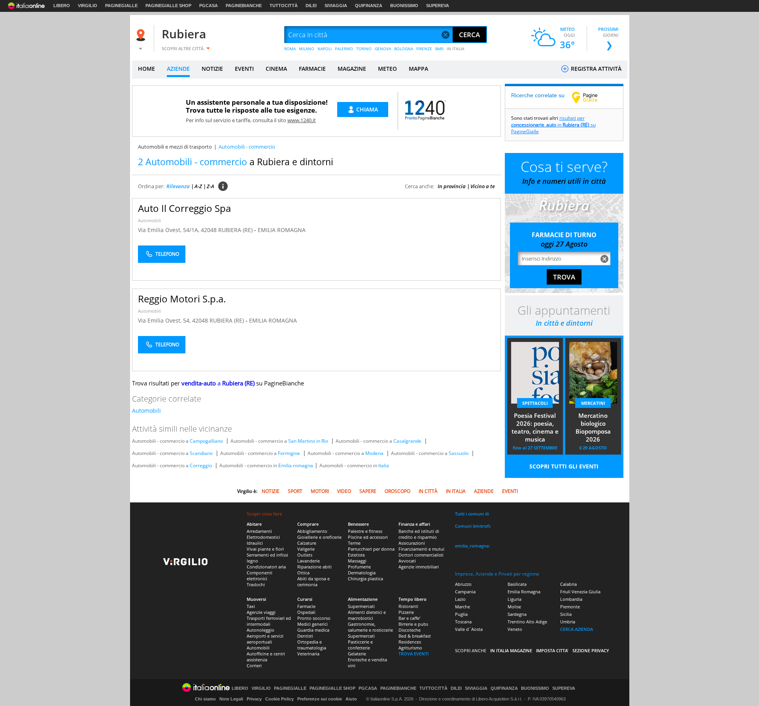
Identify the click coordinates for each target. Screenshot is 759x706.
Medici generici (312, 624)
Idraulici (255, 543)
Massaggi (357, 561)
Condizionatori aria (266, 567)
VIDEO (344, 491)
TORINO (364, 48)
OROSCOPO (397, 491)
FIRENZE (424, 48)
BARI (439, 48)
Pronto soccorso (313, 618)
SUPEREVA (437, 5)
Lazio (460, 599)
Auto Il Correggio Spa (184, 208)
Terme (354, 543)
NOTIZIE (212, 68)
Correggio (201, 465)
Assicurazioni (411, 543)
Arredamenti (259, 531)
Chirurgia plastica (365, 578)
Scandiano (201, 453)
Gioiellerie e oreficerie (319, 537)
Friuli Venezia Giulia (580, 592)
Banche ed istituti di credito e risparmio (418, 534)
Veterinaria (308, 654)
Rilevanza (178, 186)
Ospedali (306, 612)
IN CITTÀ (428, 491)
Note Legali (231, 699)
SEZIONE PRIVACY (590, 650)
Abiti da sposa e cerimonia (313, 581)
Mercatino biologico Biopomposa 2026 (593, 427)
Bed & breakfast (414, 636)
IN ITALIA (455, 48)
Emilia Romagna (524, 592)
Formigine (289, 453)
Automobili (149, 220)
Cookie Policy (279, 699)
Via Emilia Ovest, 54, (165, 320)
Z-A (210, 186)
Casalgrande (407, 441)
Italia (383, 465)
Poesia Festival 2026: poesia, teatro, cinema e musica (535, 427)
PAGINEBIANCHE (244, 5)
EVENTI (244, 68)
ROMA (290, 48)
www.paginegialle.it (590, 97)
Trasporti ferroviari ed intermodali (269, 621)
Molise (514, 607)
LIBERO (61, 5)
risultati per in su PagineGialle (553, 125)
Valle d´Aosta (469, 629)
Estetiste (356, 555)
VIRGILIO (87, 5)
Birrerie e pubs (413, 624)
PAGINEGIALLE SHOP (168, 5)
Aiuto (351, 699)
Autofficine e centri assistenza (266, 657)
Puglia (461, 614)
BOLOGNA (403, 48)
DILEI (311, 5)
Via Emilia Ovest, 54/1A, (169, 230)
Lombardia (571, 599)
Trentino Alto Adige (527, 622)
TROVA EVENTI (413, 654)
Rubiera (184, 34)
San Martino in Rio (308, 441)
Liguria (514, 599)
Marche (462, 607)
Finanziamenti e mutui (421, 549)
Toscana (463, 622)
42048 (209, 230)
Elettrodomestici (263, 537)
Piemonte (570, 607)
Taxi (251, 606)
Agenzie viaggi (261, 612)
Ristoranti (408, 606)
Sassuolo (458, 453)
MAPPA (418, 68)
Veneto (515, 629)
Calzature (306, 543)
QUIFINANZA (368, 5)
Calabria (568, 584)
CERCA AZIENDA (576, 629)
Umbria (567, 622)
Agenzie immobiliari (418, 567)
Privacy (254, 699)
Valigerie (306, 549)
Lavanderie (308, 561)
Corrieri (254, 665)
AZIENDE (178, 68)
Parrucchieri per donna (371, 549)
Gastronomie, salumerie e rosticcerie (370, 627)
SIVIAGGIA (336, 5)
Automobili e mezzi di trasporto (175, 146)
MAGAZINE (352, 68)
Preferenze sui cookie (319, 699)
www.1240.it (301, 120)
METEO (387, 68)
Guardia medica (313, 630)
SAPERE (367, 491)
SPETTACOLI (535, 403)
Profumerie (359, 567)
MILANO (306, 48)
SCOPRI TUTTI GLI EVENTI (564, 466)
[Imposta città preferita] (142, 35)
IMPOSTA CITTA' (552, 650)
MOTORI (320, 491)
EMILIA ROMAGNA (282, 230)
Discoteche (409, 630)
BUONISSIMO (404, 5)
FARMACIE (312, 68)
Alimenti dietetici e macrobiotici (367, 615)
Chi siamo (205, 699)
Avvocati (407, 561)
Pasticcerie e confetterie (360, 645)
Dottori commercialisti (421, 555)
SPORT (295, 491)
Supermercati (361, 606)
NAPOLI (324, 48)
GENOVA (383, 48)
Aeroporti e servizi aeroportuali (265, 639)
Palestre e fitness (365, 531)
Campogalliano (206, 441)
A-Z (198, 186)
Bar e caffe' (409, 618)
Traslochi (256, 584)
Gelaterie (357, 654)
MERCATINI (593, 403)
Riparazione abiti (314, 567)
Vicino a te (482, 186)
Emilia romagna (295, 465)
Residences (409, 642)
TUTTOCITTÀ (284, 5)
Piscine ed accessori (368, 537)
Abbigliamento (312, 531)
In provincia (452, 186)
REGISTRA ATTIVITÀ (595, 68)
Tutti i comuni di (472, 514)
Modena (374, 453)
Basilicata (517, 584)
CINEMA (276, 68)
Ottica (303, 573)
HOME (146, 68)
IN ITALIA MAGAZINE (511, 650)
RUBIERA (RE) (236, 230)
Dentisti (305, 636)
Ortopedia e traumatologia (311, 645)
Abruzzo (463, 584)
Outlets (304, 555)
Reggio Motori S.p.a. (182, 298)
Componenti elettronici (259, 575)
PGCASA (208, 5)
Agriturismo (410, 648)
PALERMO (344, 48)
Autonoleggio (260, 630)
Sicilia (566, 614)
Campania (465, 592)
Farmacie (306, 606)
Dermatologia (362, 573)
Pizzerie (406, 612)
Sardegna (517, 614)
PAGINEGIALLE (121, 5)
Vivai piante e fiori (265, 549)
